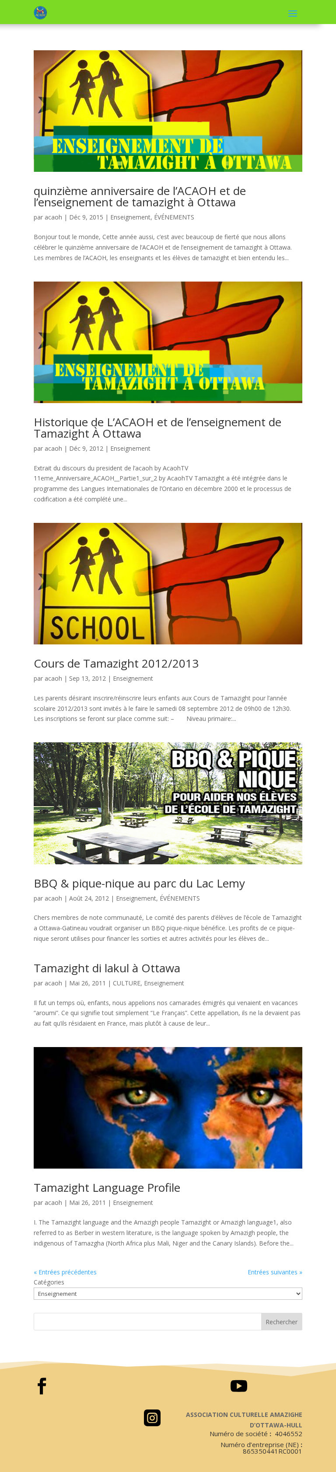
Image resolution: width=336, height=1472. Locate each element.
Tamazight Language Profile (107, 1187)
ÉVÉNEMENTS (174, 217)
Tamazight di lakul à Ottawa (107, 968)
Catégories (49, 1282)
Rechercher (282, 1322)
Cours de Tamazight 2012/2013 (116, 663)
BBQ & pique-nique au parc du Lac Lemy (139, 883)
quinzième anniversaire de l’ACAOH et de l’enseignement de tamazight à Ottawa (140, 196)
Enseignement (130, 217)
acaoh (53, 217)
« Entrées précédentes (65, 1272)
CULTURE (126, 983)
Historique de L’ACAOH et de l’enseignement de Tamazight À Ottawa (157, 427)
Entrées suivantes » (275, 1272)
